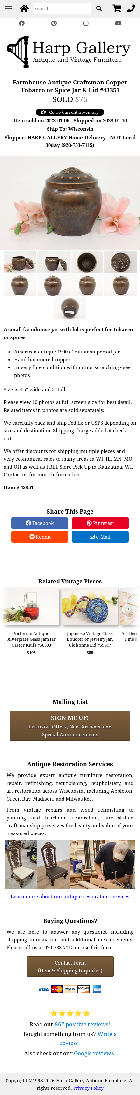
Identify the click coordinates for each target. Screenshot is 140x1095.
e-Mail (103, 536)
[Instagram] (86, 23)
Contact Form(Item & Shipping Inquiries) (70, 966)
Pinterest (103, 523)
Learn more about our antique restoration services (70, 896)
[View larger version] (70, 202)
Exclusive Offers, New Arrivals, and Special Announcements (70, 725)
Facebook (42, 523)
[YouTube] (118, 23)
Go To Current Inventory (74, 112)
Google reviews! (95, 1053)
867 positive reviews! (82, 1024)
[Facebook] (22, 23)
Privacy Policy (88, 1088)
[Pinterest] (54, 23)
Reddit (43, 536)
